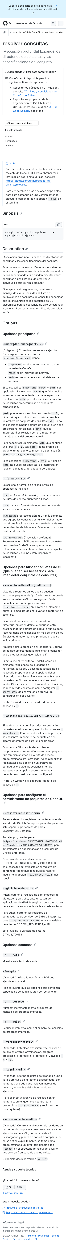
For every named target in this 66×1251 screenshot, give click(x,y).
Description (13, 248)
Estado (55, 1235)
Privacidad (44, 1235)
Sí (10, 1187)
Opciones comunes (18, 945)
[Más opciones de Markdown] (36, 123)
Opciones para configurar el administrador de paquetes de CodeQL (33, 797)
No (21, 1187)
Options (10, 323)
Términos (31, 1235)
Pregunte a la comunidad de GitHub (24, 1207)
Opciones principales (19, 334)
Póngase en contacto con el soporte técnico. (29, 1212)
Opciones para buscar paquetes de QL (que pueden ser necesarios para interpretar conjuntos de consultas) (32, 571)
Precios (6, 1239)
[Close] (56, 5)
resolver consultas (54, 32)
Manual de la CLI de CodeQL (25, 32)
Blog (37, 1239)
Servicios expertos (22, 1239)
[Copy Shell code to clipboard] (58, 224)
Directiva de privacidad (13, 1193)
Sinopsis (10, 213)
